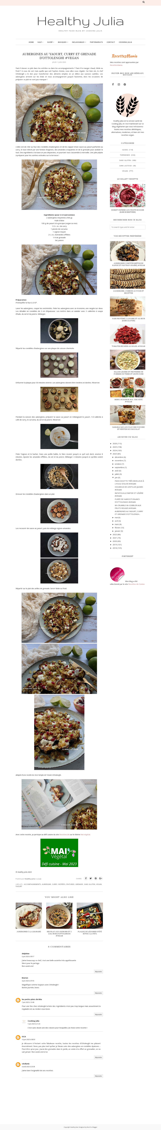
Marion (25, 978)
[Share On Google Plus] (101, 878)
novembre (119, 460)
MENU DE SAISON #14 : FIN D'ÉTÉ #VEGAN (128, 400)
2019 (115, 544)
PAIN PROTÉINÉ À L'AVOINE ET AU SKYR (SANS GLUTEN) (128, 319)
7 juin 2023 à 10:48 (28, 1002)
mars (117, 524)
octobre (118, 464)
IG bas (125, 150)
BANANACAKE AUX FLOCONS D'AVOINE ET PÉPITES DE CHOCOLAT (128, 428)
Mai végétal (85, 834)
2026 (115, 443)
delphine (25, 953)
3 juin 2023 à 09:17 (28, 957)
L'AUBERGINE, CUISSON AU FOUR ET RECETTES (128, 292)
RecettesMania (116, 65)
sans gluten (89, 884)
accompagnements (32, 884)
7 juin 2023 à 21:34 (34, 1024)
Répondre (98, 972)
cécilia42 (25, 1063)
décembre (119, 457)
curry (54, 884)
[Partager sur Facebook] (86, 878)
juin (116, 477)
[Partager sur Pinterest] (96, 878)
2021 (115, 538)
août (116, 470)
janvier (117, 531)
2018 (115, 548)
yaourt (19, 886)
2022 (115, 534)
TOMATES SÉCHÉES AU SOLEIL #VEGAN (128, 346)
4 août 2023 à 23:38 (28, 1067)
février (117, 527)
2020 (115, 541)
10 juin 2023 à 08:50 (28, 1040)
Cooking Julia (33, 1021)
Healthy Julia (80, 20)
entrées (61, 884)
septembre (119, 467)
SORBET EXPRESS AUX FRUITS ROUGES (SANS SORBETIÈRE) (127, 211)
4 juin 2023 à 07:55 (28, 981)
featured (70, 884)
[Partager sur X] (91, 878)
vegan (99, 884)
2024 (115, 450)
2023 (115, 454)
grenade (79, 884)
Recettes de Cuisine (136, 584)
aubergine (46, 884)
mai (116, 517)
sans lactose (125, 166)
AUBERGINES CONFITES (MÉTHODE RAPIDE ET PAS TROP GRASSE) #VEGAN (128, 264)
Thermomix (125, 155)
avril (116, 521)
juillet (117, 474)
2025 (115, 447)
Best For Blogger (92, 1127)
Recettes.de (64, 834)
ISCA (24, 1036)
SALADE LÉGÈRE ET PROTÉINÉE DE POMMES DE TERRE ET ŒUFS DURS (128, 373)
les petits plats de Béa (32, 999)
